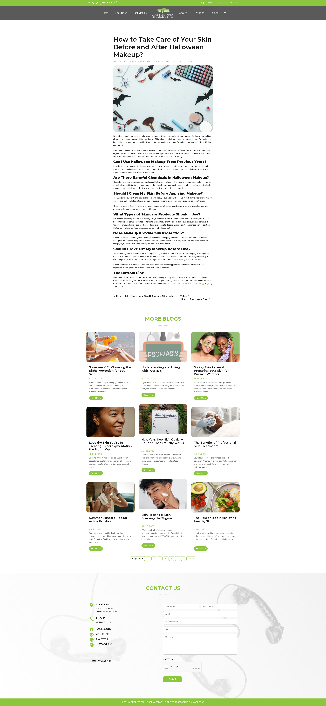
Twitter (102, 639)
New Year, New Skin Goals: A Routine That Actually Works (162, 441)
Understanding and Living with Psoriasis (160, 369)
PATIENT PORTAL (108, 3)
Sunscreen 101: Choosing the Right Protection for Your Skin (110, 371)
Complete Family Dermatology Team (138, 61)
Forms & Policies (221, 3)
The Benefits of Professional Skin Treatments (215, 444)
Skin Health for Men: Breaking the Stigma (157, 516)
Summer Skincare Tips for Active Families (108, 519)
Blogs (215, 13)
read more (96, 398)
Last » (191, 558)
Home (105, 13)
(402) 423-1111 (206, 3)
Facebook (103, 628)
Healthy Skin (184, 61)
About (183, 13)
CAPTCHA (168, 659)
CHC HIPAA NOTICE (101, 661)
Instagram (104, 644)
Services (139, 13)
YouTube (102, 634)
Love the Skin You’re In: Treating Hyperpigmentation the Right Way (110, 446)
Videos (200, 13)
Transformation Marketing (188, 702)
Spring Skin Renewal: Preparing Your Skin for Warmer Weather (211, 371)
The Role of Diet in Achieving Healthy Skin (215, 519)
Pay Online (234, 3)
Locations (121, 13)
